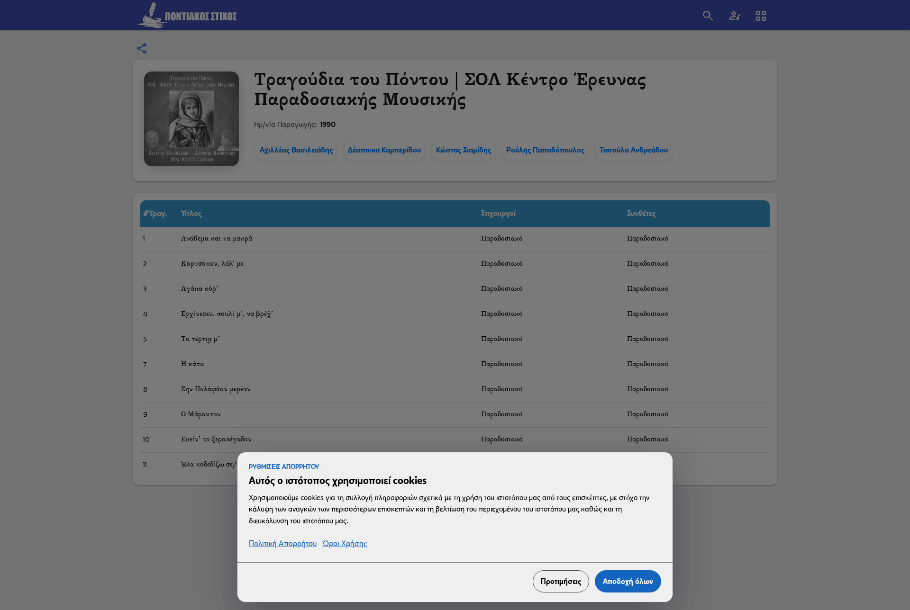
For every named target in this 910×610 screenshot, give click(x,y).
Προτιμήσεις (561, 581)
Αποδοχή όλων (628, 581)
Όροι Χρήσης (344, 544)
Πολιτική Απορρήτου (283, 544)
